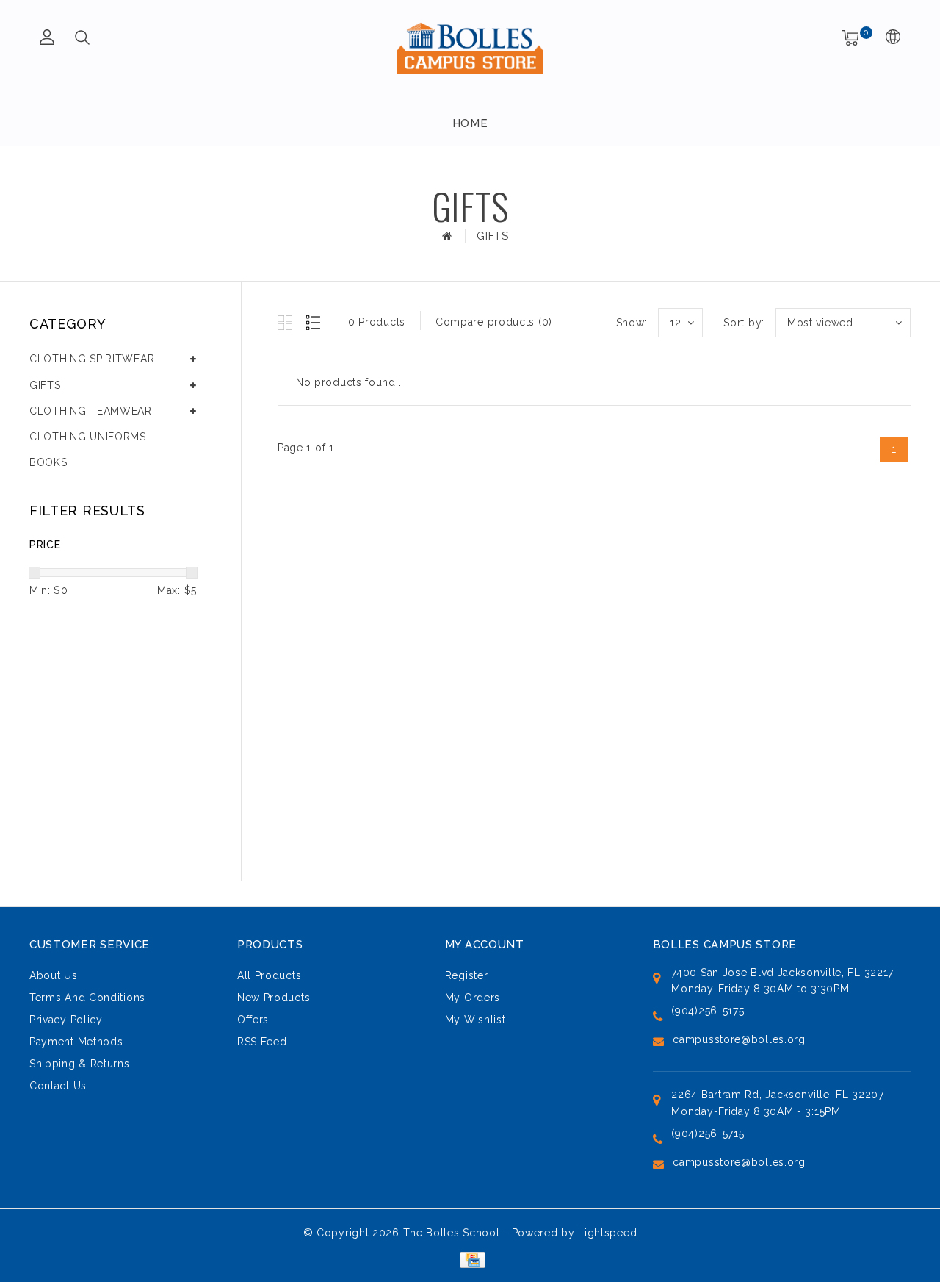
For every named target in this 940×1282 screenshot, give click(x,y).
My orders (472, 997)
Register (466, 975)
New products (273, 997)
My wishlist (475, 1019)
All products (269, 975)
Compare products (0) (493, 322)
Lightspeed (607, 1233)
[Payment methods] (470, 1258)
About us (53, 975)
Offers (253, 1019)
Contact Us (58, 1086)
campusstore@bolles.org (739, 1039)
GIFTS (493, 236)
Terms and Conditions (87, 997)
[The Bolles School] (470, 48)
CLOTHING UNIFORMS (87, 437)
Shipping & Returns (79, 1064)
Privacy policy (66, 1019)
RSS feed (262, 1042)
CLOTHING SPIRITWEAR (91, 359)
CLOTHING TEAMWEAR (90, 411)
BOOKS (48, 462)
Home (470, 123)
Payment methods (76, 1042)
